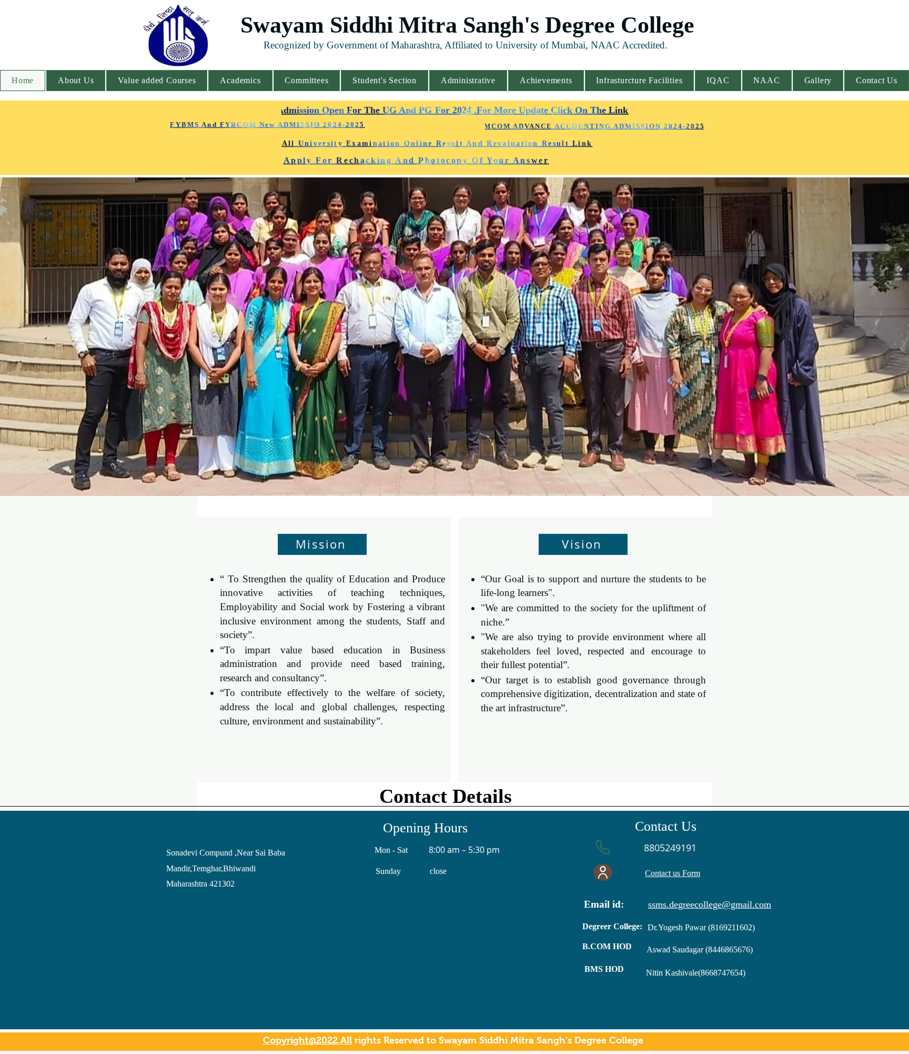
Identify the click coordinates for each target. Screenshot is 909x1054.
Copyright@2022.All (307, 1040)
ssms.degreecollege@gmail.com (709, 904)
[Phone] (602, 847)
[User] (602, 872)
